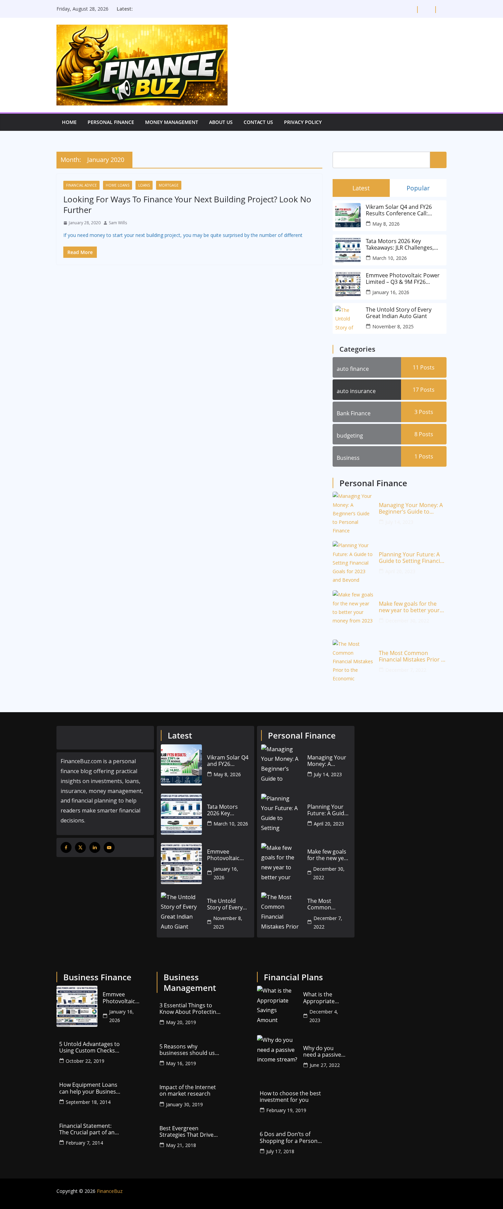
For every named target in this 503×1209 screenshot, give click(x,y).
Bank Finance (354, 413)
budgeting (350, 435)
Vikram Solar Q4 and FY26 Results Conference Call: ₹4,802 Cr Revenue (399, 210)
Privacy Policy (303, 122)
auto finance (353, 369)
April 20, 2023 (400, 571)
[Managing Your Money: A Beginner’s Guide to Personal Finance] (353, 512)
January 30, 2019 (184, 1104)
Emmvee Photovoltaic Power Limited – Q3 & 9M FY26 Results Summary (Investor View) (403, 278)
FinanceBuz (109, 1191)
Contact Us (258, 122)
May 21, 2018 (181, 1145)
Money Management (171, 122)
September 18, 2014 (88, 1102)
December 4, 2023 (323, 1015)
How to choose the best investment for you (290, 1096)
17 (424, 389)
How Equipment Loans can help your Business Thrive (89, 1088)
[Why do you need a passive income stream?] (277, 1055)
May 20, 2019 (181, 1022)
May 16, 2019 (181, 1063)
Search (438, 159)
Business (348, 458)
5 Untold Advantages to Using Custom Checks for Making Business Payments (89, 1047)
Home (69, 122)
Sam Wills (118, 223)
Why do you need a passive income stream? (324, 1051)
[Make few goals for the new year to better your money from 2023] (353, 610)
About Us (221, 122)
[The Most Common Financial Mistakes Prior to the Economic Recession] (353, 660)
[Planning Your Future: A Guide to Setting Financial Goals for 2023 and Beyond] (353, 561)
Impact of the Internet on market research (187, 1090)
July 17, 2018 (280, 1151)
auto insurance (356, 391)
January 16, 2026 (390, 292)
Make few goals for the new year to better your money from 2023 (409, 607)
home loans (117, 185)
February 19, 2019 (286, 1110)
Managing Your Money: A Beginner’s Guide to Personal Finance (411, 508)
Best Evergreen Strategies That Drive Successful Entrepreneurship (186, 1131)
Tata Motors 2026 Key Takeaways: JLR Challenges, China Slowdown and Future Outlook (402, 244)
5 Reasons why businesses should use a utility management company (188, 1049)
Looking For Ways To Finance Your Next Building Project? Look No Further (187, 204)
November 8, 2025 (393, 326)
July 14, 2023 (399, 522)
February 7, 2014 (84, 1142)
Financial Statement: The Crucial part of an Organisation (87, 1129)
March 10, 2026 (389, 258)
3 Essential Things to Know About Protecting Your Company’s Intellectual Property (189, 1008)
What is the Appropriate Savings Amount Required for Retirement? (324, 997)
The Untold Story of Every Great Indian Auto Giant (398, 312)
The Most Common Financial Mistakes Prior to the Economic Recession (413, 656)
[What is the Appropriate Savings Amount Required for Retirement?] (277, 1006)
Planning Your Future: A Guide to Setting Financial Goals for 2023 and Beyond (411, 557)
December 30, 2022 (407, 620)
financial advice (81, 185)
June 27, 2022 (325, 1065)
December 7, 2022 (405, 670)
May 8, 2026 (386, 224)
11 (424, 367)
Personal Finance (111, 122)
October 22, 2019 (85, 1061)
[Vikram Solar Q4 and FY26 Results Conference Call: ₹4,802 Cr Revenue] (181, 764)
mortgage (169, 185)
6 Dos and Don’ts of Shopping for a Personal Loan (291, 1137)
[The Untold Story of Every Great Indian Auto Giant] (181, 912)
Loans (144, 185)
